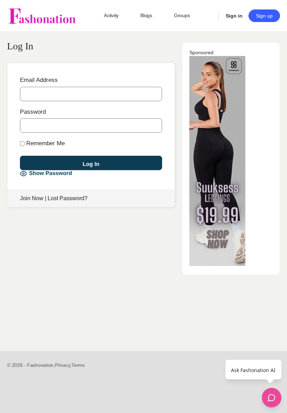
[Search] (209, 16)
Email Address (39, 80)
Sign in (234, 16)
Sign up (264, 16)
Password (33, 111)
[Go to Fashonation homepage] (42, 16)
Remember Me (44, 143)
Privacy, (63, 365)
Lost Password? (68, 198)
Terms (78, 365)
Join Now (31, 198)
